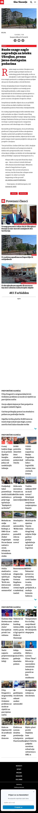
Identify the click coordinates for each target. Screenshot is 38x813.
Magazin (19, 776)
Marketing (19, 784)
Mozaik (19, 772)
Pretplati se (18, 807)
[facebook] (22, 40)
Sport (19, 769)
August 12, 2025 (10, 186)
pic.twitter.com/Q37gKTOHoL (15, 180)
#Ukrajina (23, 193)
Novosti (19, 766)
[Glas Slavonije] (2, 3)
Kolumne (19, 779)
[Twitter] (15, 40)
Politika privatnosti (19, 787)
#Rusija (14, 193)
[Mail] (19, 40)
